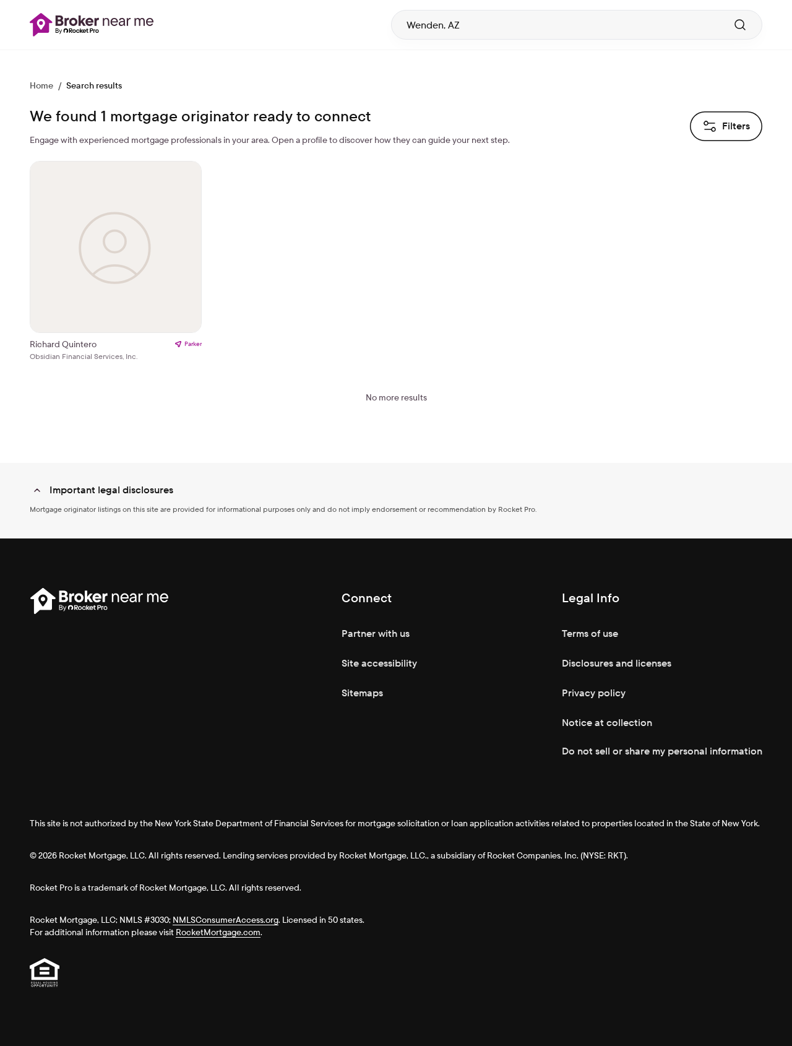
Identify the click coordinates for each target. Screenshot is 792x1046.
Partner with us (376, 633)
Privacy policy (594, 692)
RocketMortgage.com (218, 932)
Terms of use (590, 633)
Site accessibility (379, 663)
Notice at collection (607, 722)
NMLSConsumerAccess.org (225, 919)
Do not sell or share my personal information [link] (662, 751)
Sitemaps (362, 692)
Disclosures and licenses (616, 663)
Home (41, 85)
